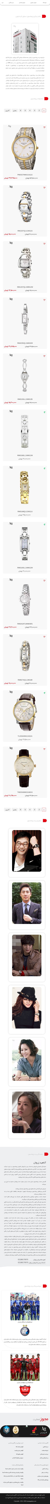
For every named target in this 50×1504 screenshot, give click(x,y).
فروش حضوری (33, 2)
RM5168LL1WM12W (25, 455)
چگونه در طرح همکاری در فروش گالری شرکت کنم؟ (13, 1483)
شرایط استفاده (45, 1450)
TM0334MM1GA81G (25, 792)
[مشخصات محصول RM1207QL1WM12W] (25, 263)
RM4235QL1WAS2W (25, 343)
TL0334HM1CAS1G (25, 736)
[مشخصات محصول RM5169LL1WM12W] (25, 544)
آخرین (7, 110)
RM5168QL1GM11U (25, 511)
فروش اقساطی (22, 2)
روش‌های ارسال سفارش (42, 1476)
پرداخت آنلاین (45, 1469)
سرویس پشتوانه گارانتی (17, 1458)
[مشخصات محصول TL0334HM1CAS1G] (25, 712)
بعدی (14, 110)
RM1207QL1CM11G (25, 231)
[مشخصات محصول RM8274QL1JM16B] (25, 656)
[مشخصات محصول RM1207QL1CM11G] (25, 207)
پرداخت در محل (45, 1472)
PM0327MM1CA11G (25, 175)
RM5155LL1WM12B (25, 399)
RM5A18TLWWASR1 (25, 624)
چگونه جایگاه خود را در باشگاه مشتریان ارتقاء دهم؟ (13, 1477)
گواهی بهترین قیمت (18, 1450)
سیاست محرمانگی (44, 1454)
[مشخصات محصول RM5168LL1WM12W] (25, 431)
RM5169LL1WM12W (25, 568)
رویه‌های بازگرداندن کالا (43, 1480)
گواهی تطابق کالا (19, 1454)
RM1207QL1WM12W (25, 287)
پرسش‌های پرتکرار (44, 1458)
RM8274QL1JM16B (25, 680)
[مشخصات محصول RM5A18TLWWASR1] (25, 600)
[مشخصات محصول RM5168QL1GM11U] (25, 487)
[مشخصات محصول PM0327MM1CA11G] (25, 149)
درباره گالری (11, 2)
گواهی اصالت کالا (19, 1447)
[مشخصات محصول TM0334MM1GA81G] (25, 768)
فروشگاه (44, 2)
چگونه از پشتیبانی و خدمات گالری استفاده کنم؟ (12, 1472)
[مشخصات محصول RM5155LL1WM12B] (25, 375)
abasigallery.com (31, 1501)
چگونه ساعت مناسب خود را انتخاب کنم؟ (14, 1469)
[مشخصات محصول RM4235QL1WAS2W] (25, 319)
